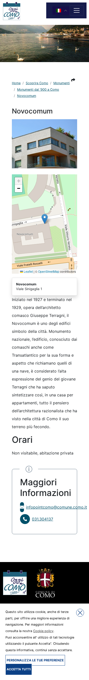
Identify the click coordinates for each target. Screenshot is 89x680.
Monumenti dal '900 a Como (38, 89)
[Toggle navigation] (77, 10)
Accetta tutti (19, 669)
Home (16, 83)
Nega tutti (80, 613)
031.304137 (42, 519)
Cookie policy (43, 631)
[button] (73, 79)
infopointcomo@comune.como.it (56, 507)
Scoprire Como (37, 83)
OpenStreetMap (48, 271)
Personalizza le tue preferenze (35, 660)
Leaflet (28, 271)
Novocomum (26, 96)
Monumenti (61, 83)
